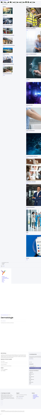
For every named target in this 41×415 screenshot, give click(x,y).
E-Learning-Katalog (4, 277)
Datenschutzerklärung (36, 396)
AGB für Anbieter (35, 394)
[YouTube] (8, 403)
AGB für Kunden (35, 395)
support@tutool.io (20, 397)
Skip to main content (2, 0)
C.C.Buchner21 (4, 320)
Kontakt (3, 264)
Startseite (3, 276)
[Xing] (8, 405)
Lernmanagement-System (5, 262)
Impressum (34, 397)
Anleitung (3, 263)
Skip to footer (7, 0)
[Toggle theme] (1, 266)
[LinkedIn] (8, 401)
